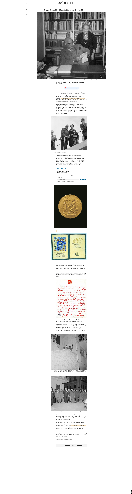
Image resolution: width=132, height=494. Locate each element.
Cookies (131, 492)
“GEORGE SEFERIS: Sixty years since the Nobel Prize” (73, 98)
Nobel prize (66, 439)
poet (71, 439)
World (48, 6)
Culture (60, 6)
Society (51, 6)
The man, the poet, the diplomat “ (78, 425)
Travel (64, 6)
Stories (78, 6)
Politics (43, 6)
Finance (56, 6)
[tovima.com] (66, 3)
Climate (68, 6)
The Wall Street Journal (85, 6)
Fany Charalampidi (30, 16)
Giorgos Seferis (60, 439)
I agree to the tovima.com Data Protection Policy (60, 181)
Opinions (73, 6)
